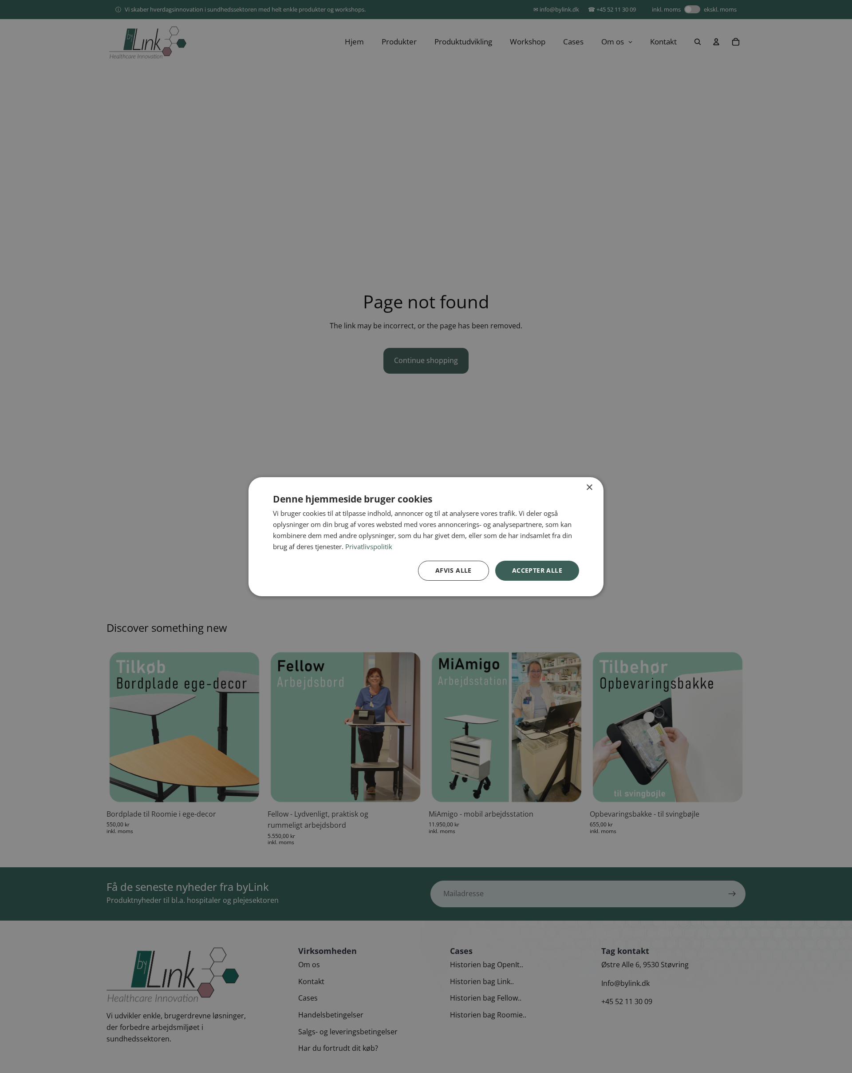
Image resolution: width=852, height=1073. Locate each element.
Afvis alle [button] (453, 570)
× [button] (589, 487)
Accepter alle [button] (537, 570)
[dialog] (426, 536)
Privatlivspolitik (368, 546)
